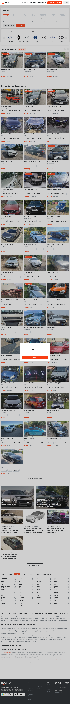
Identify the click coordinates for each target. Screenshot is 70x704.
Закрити (35, 357)
